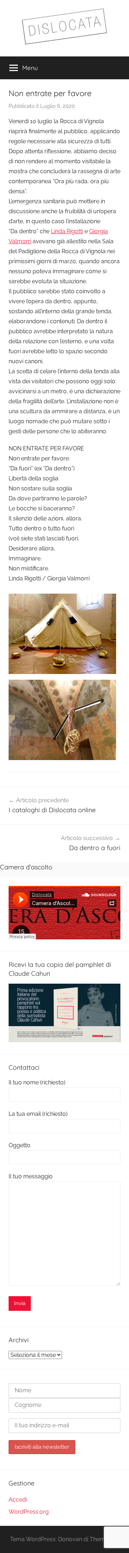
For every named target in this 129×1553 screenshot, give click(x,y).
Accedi (18, 1499)
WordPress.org (29, 1511)
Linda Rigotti (67, 231)
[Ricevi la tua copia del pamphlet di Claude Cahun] (64, 1040)
